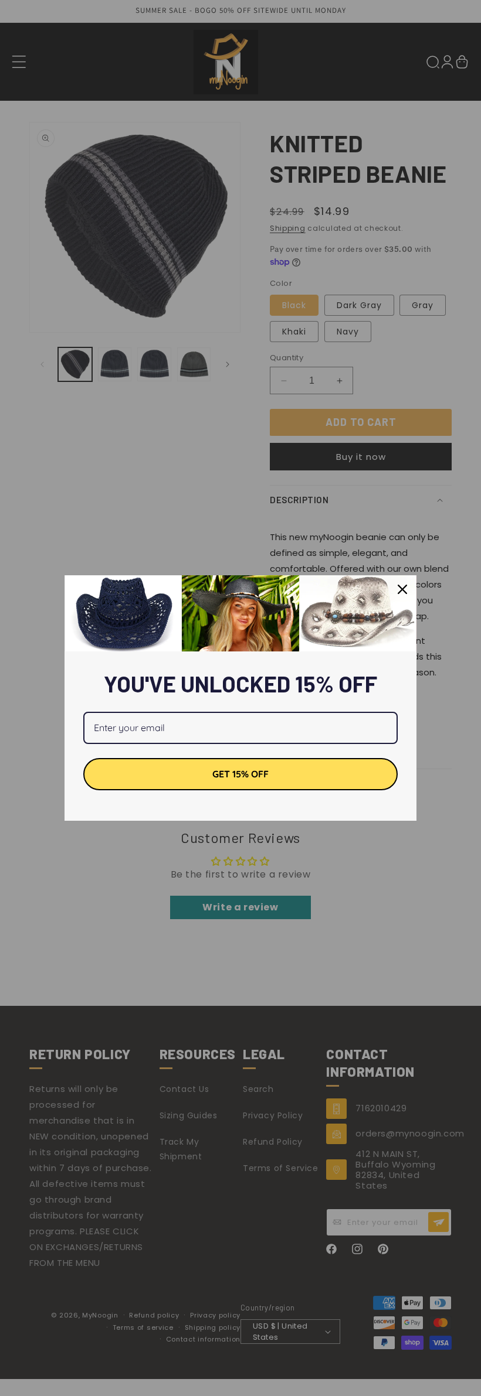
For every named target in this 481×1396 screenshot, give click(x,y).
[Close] (402, 589)
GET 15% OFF (240, 774)
